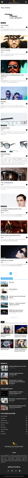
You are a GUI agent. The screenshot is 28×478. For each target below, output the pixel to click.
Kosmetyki (3, 418)
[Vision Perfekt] (14, 41)
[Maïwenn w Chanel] (14, 252)
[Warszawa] (4, 284)
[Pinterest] (16, 470)
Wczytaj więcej (13, 317)
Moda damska (4, 233)
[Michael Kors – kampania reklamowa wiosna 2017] (4, 400)
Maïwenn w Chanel (7, 260)
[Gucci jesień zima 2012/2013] (14, 227)
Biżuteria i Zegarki (5, 333)
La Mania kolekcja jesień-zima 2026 (17, 366)
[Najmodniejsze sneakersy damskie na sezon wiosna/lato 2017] (4, 407)
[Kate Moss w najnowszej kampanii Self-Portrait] (21, 343)
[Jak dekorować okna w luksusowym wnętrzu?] (4, 298)
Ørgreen (3, 102)
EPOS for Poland (5, 349)
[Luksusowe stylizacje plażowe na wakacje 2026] (4, 375)
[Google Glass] (14, 119)
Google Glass (5, 128)
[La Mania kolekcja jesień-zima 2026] (4, 368)
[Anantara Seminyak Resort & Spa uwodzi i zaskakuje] (21, 329)
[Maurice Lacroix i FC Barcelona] (7, 329)
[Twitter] (19, 470)
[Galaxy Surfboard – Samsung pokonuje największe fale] (4, 393)
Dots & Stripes (5, 154)
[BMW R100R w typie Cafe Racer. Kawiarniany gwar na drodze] (4, 312)
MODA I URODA (4, 416)
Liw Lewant (4, 25)
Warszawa (11, 282)
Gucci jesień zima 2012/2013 (10, 235)
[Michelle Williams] (4, 291)
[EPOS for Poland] (7, 343)
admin (2, 27)
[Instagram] (12, 470)
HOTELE (16, 333)
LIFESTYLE (3, 425)
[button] (26, 2)
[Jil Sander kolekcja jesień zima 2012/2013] (14, 200)
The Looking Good (7, 183)
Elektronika (3, 125)
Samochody (3, 433)
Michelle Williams (13, 289)
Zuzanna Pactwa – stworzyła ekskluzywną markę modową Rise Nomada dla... (17, 382)
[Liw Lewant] (14, 17)
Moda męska (3, 206)
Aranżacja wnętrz (5, 180)
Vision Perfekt (5, 50)
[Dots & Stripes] (14, 145)
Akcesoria (3, 22)
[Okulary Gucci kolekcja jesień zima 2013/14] (14, 66)
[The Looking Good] (14, 174)
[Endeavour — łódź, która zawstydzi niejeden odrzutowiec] (4, 305)
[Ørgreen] (14, 93)
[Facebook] (8, 470)
